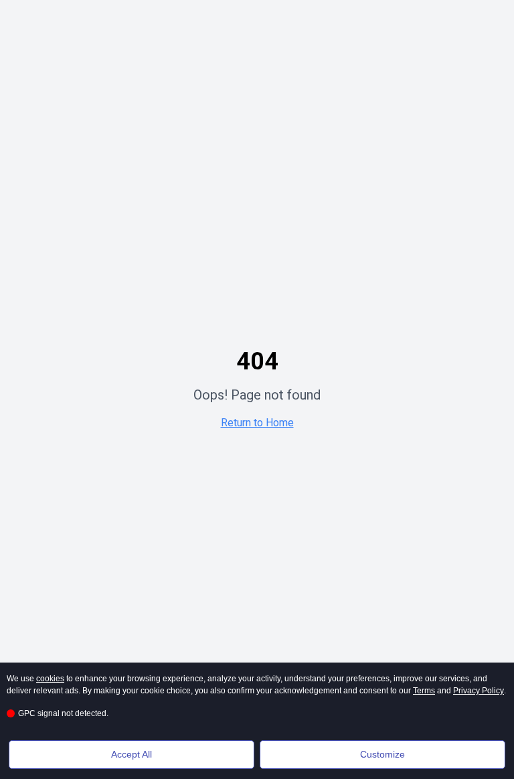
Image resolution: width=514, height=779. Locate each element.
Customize (382, 754)
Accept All (131, 754)
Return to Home (257, 422)
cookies (50, 678)
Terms (424, 690)
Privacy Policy (478, 690)
